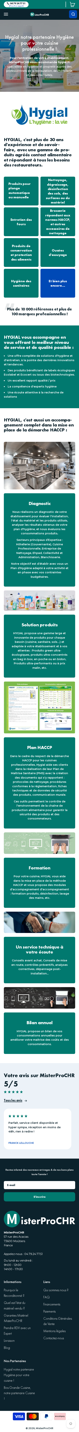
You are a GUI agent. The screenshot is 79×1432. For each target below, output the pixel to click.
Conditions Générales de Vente (57, 1321)
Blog (7, 1348)
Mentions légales (54, 1331)
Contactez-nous (53, 1338)
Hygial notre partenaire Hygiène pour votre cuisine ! (19, 1375)
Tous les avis (13, 1100)
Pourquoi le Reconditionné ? (14, 1293)
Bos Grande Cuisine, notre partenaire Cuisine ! (19, 1393)
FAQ (46, 1297)
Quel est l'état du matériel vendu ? (14, 1305)
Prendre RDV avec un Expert (17, 1331)
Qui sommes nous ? (55, 1290)
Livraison (9, 1341)
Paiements (49, 1311)
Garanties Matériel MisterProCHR (16, 1318)
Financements (51, 1304)
